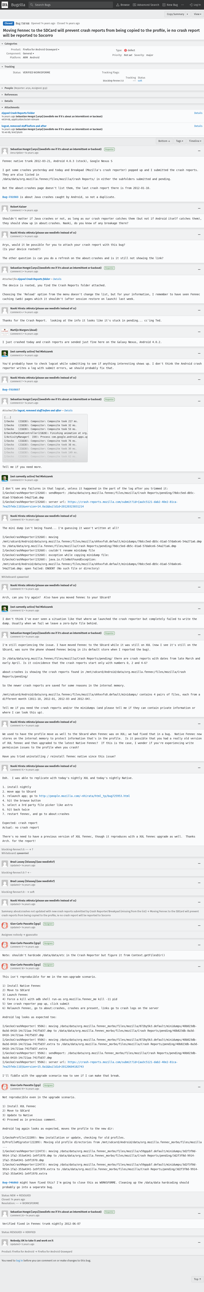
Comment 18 (17, 968)
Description (16, 152)
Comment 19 (17, 1088)
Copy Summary (175, 14)
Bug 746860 (10, 1182)
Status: (17, 72)
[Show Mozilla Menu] (5, 5)
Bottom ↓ (164, 140)
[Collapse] (199, 151)
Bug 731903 (10, 197)
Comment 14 (17, 725)
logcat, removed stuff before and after (24, 125)
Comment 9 (16, 480)
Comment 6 (16, 355)
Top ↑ (197, 1279)
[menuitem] (123, 5)
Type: (119, 50)
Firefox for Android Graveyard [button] (41, 49)
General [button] (28, 53)
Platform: (15, 57)
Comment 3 (16, 271)
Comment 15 (17, 769)
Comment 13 (17, 636)
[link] (45, 438)
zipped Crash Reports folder (18, 112)
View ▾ (197, 14)
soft (140, 80)
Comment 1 (16, 210)
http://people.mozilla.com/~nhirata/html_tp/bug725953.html (84, 796)
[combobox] (70, 5)
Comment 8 (16, 403)
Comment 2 (16, 236)
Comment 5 (16, 333)
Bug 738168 (22, 23)
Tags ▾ (179, 140)
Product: (16, 49)
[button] (194, 5)
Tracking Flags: (110, 72)
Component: (13, 53)
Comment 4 (16, 312)
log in (19, 1260)
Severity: (139, 55)
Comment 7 (16, 381)
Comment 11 (16, 589)
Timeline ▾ (195, 140)
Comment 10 (17, 519)
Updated (15, 865)
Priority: (117, 55)
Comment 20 (17, 1215)
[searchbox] (70, 5)
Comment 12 (17, 610)
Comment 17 (16, 946)
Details (198, 112)
